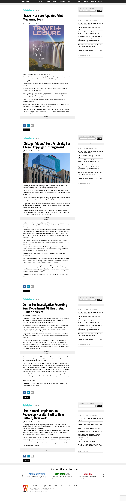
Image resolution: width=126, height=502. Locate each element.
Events (48, 1)
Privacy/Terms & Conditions (72, 486)
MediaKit (42, 486)
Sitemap (63, 486)
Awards (55, 1)
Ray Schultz (27, 151)
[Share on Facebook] (24, 125)
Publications (40, 1)
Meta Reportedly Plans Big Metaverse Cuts (90, 36)
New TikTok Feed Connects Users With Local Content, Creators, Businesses (90, 45)
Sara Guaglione (28, 23)
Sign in (79, 1)
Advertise (93, 1)
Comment (26, 130)
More (69, 1)
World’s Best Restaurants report (57, 111)
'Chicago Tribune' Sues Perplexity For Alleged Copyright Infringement (90, 24)
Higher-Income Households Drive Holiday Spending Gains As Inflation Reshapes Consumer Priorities (89, 40)
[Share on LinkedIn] (28, 125)
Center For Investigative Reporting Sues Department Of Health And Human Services (90, 28)
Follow (100, 1)
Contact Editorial (49, 486)
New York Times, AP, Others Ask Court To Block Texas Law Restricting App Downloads (90, 49)
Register (85, 1)
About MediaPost (34, 486)
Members (62, 1)
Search (74, 1)
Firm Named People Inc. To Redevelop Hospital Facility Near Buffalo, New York (89, 32)
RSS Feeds (57, 486)
